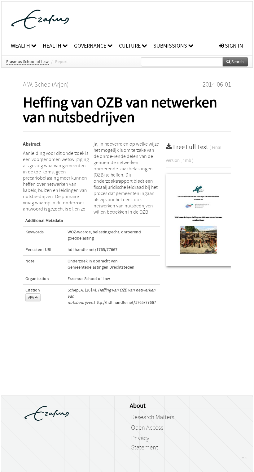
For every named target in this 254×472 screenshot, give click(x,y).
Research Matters (152, 417)
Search (237, 61)
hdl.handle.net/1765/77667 (92, 249)
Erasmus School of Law (27, 61)
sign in (233, 46)
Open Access (147, 428)
